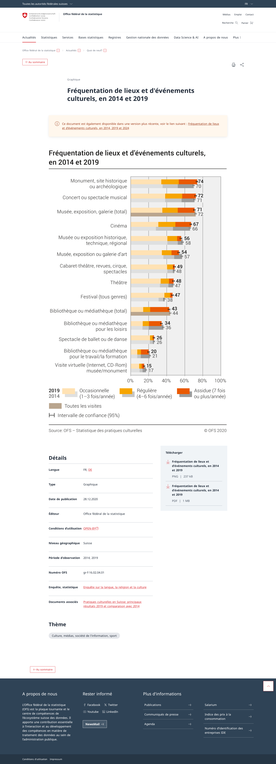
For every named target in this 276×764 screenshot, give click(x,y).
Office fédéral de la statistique (82, 14)
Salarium (211, 705)
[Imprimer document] (233, 64)
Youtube (93, 712)
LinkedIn (112, 712)
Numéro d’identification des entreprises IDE (224, 730)
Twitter (113, 705)
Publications (152, 705)
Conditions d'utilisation (34, 759)
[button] (29, 37)
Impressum (56, 759)
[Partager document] (242, 65)
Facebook (93, 705)
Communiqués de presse (161, 714)
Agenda (149, 724)
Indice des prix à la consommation (218, 716)
